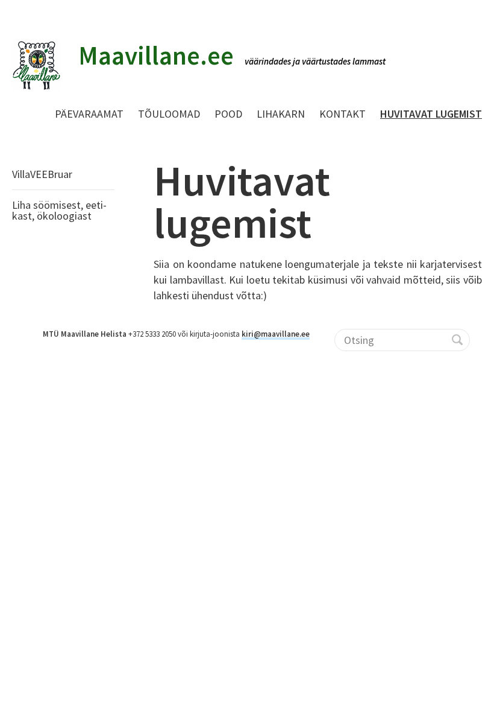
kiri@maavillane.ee (276, 334)
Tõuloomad (169, 114)
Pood (228, 114)
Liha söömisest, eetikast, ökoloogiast (59, 210)
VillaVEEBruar (42, 174)
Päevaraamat (89, 114)
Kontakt (342, 114)
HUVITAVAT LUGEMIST (431, 114)
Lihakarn (281, 114)
